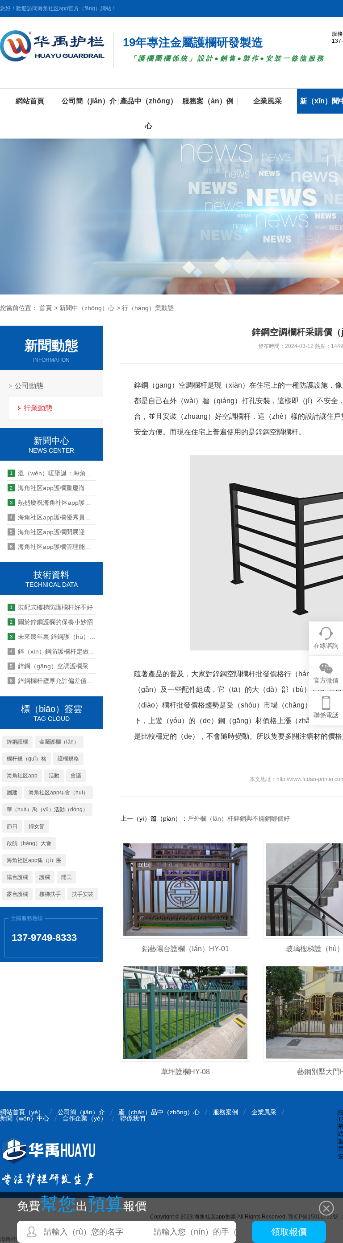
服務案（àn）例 (208, 101)
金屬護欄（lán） (59, 742)
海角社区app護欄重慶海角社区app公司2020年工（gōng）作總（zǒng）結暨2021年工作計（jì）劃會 (53, 487)
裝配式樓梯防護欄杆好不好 (51, 607)
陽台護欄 (17, 877)
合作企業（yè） (85, 1118)
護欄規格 (68, 759)
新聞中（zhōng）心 (86, 307)
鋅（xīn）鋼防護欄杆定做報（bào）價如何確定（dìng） (53, 651)
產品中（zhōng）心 (148, 113)
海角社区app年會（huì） (58, 792)
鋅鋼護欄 (17, 742)
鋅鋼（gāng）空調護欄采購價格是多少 (53, 666)
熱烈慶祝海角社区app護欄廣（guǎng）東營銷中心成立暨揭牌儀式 (53, 502)
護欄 (44, 877)
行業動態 (38, 408)
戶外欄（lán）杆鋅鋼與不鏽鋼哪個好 (239, 818)
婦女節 (37, 826)
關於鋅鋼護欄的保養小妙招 (51, 622)
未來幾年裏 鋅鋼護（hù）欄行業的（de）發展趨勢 (53, 636)
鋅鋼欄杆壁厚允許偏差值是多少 (53, 680)
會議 (76, 776)
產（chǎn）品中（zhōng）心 (159, 1112)
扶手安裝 (82, 894)
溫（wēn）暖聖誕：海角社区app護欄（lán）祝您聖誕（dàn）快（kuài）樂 (53, 473)
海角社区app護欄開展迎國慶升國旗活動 (53, 532)
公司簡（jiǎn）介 (89, 101)
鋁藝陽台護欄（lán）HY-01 (185, 949)
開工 (66, 877)
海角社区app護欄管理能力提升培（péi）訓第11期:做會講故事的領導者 (53, 546)
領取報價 (289, 1232)
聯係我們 (132, 1118)
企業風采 (267, 101)
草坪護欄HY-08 (185, 1071)
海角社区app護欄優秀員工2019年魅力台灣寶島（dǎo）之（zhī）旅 (53, 517)
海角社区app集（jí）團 (34, 860)
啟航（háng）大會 (29, 843)
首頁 (45, 307)
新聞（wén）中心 (24, 1118)
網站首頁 (30, 101)
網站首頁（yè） (22, 1112)
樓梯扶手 (50, 894)
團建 (12, 792)
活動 (54, 776)
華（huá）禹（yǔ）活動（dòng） (47, 809)
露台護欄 (17, 894)
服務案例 (225, 1112)
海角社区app (22, 776)
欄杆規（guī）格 (26, 759)
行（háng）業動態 (148, 307)
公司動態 (29, 385)
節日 (12, 826)
